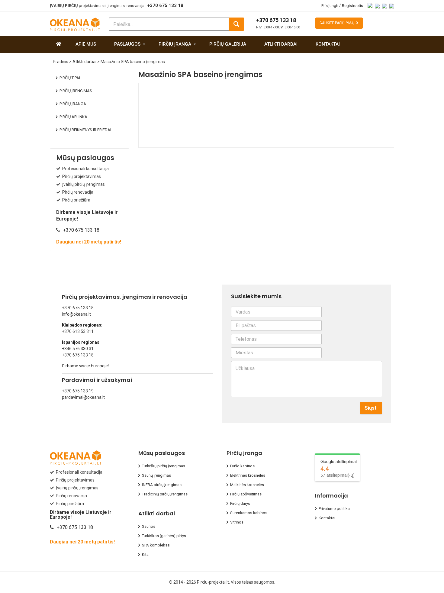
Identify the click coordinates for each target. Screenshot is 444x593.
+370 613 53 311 (78, 331)
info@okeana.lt (76, 314)
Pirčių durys (240, 503)
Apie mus (86, 44)
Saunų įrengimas (156, 475)
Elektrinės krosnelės (247, 475)
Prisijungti (329, 5)
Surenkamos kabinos (248, 513)
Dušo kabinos (242, 466)
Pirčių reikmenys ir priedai (85, 129)
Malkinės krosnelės (247, 484)
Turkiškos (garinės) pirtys (164, 535)
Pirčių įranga (175, 44)
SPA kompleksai (156, 545)
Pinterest (209, 143)
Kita (145, 554)
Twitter (177, 143)
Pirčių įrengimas (76, 91)
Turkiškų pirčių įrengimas (163, 466)
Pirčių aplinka (73, 116)
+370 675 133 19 (78, 390)
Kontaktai (328, 44)
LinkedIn (187, 143)
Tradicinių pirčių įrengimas (165, 494)
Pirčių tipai (70, 78)
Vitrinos (236, 522)
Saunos (148, 526)
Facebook (166, 143)
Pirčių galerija (227, 44)
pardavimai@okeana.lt (83, 397)
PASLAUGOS (127, 44)
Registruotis (352, 5)
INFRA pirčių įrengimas (162, 484)
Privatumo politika (334, 508)
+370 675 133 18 (165, 5)
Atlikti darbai (281, 44)
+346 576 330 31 (78, 348)
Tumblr (219, 143)
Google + (198, 143)
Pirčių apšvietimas (246, 494)
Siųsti (371, 408)
